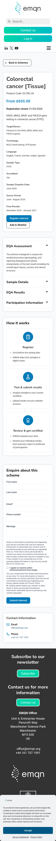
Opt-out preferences (20, 837)
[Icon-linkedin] (6, 48)
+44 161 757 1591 (20, 637)
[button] (37, 48)
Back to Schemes (18, 62)
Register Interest (19, 218)
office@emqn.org (19, 628)
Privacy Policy (36, 837)
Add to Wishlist (18, 225)
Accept (28, 830)
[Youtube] (16, 48)
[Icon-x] (11, 48)
